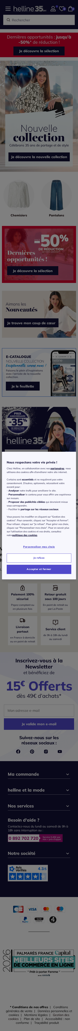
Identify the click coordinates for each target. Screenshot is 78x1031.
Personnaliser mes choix (39, 546)
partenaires (57, 468)
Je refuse (39, 557)
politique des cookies (24, 535)
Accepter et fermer (39, 569)
